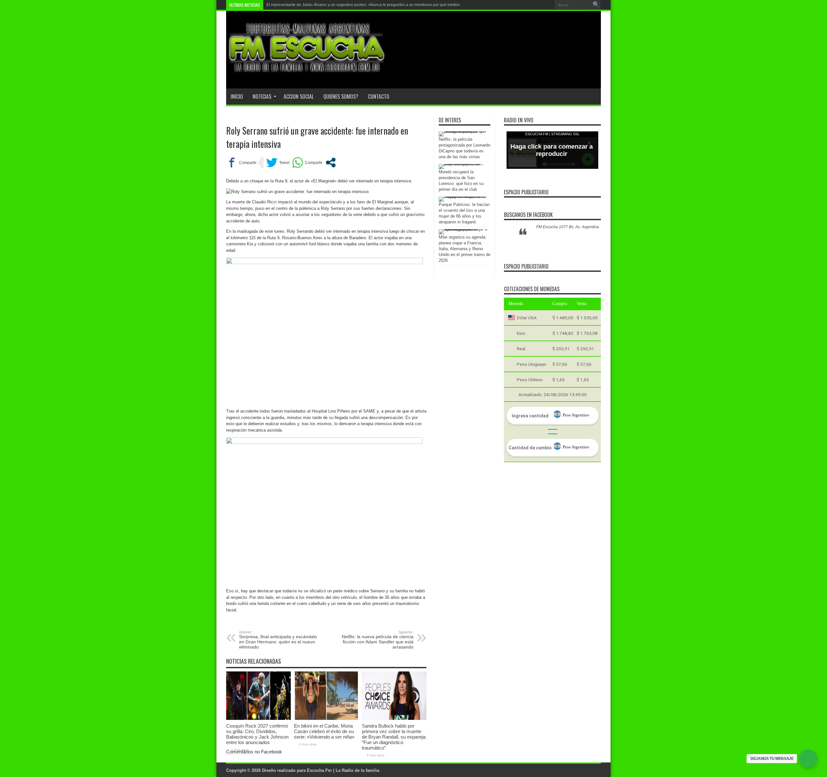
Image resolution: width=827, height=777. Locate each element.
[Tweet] (277, 162)
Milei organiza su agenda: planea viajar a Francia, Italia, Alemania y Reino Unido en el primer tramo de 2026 (464, 249)
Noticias (262, 96)
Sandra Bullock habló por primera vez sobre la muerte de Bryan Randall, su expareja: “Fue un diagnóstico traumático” (394, 737)
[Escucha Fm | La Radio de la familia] (307, 72)
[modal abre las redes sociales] (330, 162)
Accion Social (299, 96)
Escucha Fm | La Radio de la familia (343, 770)
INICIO (237, 96)
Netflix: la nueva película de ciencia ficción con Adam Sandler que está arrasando (378, 639)
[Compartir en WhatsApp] (307, 162)
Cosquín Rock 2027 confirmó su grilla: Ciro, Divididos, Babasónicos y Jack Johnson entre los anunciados (257, 734)
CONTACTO (378, 96)
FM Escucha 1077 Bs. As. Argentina (567, 227)
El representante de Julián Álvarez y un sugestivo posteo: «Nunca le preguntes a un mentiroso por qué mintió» (363, 5)
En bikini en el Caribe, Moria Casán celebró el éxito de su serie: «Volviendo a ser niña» (324, 731)
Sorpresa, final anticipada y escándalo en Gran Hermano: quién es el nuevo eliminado (278, 639)
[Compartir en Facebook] (241, 162)
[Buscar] (596, 5)
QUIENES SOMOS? (340, 96)
